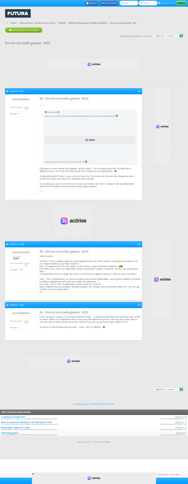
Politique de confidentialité (157, 474)
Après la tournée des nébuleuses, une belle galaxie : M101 (26, 422)
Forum (14, 23)
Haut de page (174, 474)
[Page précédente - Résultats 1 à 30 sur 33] (177, 36)
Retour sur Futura (109, 3)
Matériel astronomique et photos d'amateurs (88, 23)
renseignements (81, 404)
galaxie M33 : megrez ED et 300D (15, 427)
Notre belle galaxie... (10, 433)
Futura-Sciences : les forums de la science (38, 23)
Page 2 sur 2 (160, 36)
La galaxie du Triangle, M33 (13, 417)
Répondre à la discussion (24, 30)
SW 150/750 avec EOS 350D (102, 404)
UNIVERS (62, 23)
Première (171, 36)
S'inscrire (91, 3)
